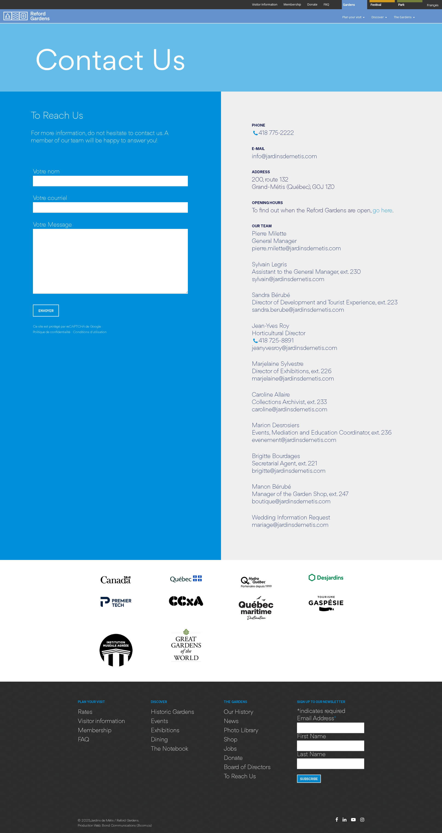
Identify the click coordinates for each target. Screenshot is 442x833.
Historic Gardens (172, 712)
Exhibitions (165, 731)
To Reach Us (240, 777)
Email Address (317, 719)
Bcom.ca (144, 825)
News (231, 721)
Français (433, 5)
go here (382, 211)
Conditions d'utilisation (90, 332)
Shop (230, 740)
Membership (94, 731)
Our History (238, 712)
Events (159, 721)
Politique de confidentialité (51, 332)
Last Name (311, 755)
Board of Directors (247, 767)
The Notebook (169, 749)
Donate (233, 758)
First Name (311, 737)
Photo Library (241, 731)
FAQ (83, 740)
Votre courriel (50, 198)
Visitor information (101, 721)
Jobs (230, 749)
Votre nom (46, 172)
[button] (353, 17)
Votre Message (52, 225)
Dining (159, 740)
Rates (85, 712)
